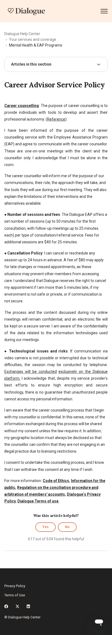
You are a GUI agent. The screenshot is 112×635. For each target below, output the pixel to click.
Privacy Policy (14, 586)
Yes (45, 527)
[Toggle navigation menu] (104, 11)
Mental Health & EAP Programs (35, 45)
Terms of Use (14, 595)
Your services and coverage (32, 39)
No (67, 527)
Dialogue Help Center (22, 34)
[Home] (26, 11)
